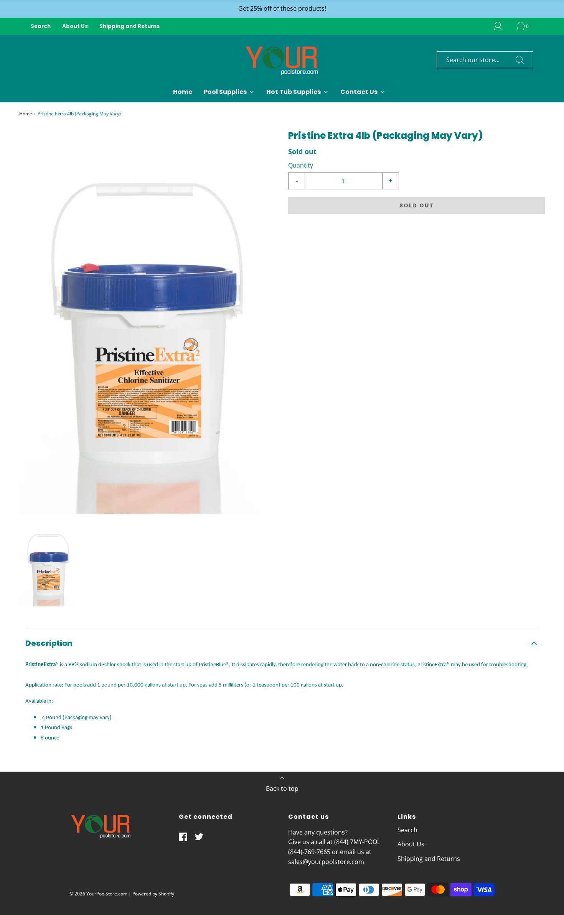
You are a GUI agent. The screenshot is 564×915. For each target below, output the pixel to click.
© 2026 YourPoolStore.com (98, 893)
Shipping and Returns (129, 26)
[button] (48, 564)
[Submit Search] (519, 59)
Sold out (416, 205)
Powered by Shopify (153, 893)
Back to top (282, 788)
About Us (75, 26)
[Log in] (502, 26)
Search (41, 26)
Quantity (300, 165)
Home (182, 91)
